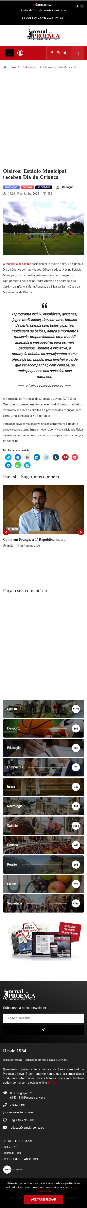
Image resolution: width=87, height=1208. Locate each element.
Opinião (13, 529)
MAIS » (52, 1082)
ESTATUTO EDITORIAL (18, 1141)
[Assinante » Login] (20, 53)
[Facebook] (52, 52)
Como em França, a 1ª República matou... (36, 539)
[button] (77, 6)
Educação (29, 67)
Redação (67, 187)
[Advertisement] (43, 122)
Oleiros (27, 187)
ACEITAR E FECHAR (43, 1199)
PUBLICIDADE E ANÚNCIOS (21, 1159)
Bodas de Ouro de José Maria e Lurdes (43, 10)
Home (12, 67)
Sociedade (43, 187)
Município (12, 263)
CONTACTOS (12, 1153)
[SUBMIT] (43, 1030)
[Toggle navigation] (9, 52)
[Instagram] (58, 52)
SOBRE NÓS (11, 1147)
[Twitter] (65, 52)
